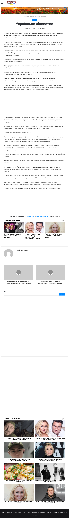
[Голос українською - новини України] (11, 3)
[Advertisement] (34, 104)
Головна (26, 16)
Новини (32, 16)
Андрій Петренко (21, 250)
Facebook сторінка (42, 216)
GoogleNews (30, 216)
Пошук (5, 291)
